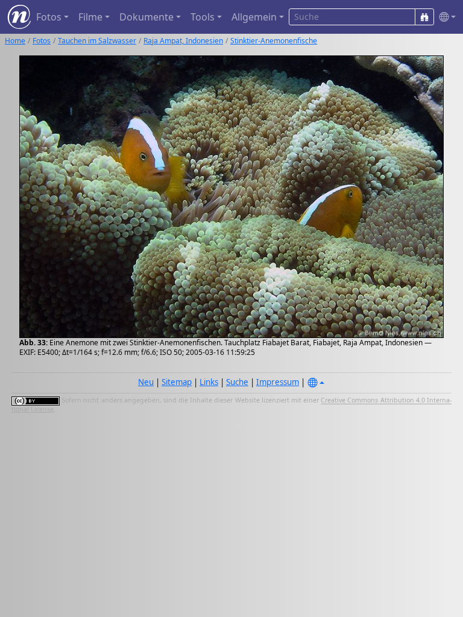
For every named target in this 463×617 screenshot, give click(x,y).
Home (15, 41)
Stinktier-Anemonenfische (273, 41)
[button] (445, 17)
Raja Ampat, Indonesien (183, 41)
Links (209, 382)
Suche (237, 382)
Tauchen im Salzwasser (97, 41)
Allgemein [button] (254, 16)
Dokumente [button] (146, 16)
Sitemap (177, 382)
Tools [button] (203, 16)
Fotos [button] (48, 16)
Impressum (277, 382)
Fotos (42, 41)
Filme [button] (90, 16)
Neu (146, 382)
